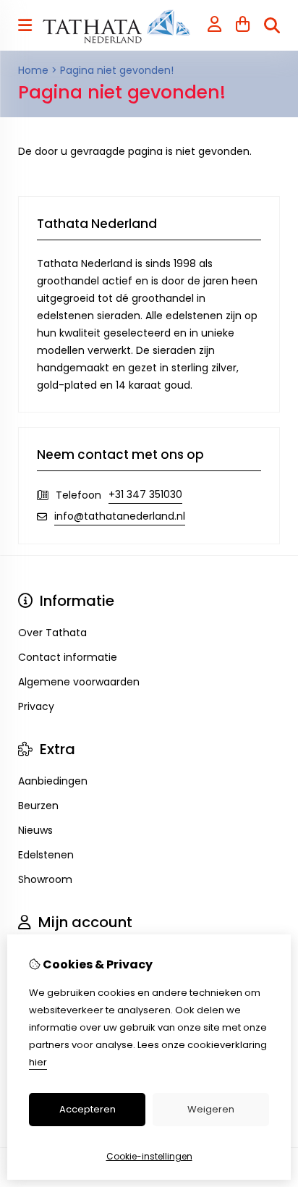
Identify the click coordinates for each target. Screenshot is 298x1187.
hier (38, 1062)
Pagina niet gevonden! (117, 70)
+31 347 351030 (145, 494)
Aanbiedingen (53, 781)
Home (33, 70)
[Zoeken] (272, 25)
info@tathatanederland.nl (119, 516)
